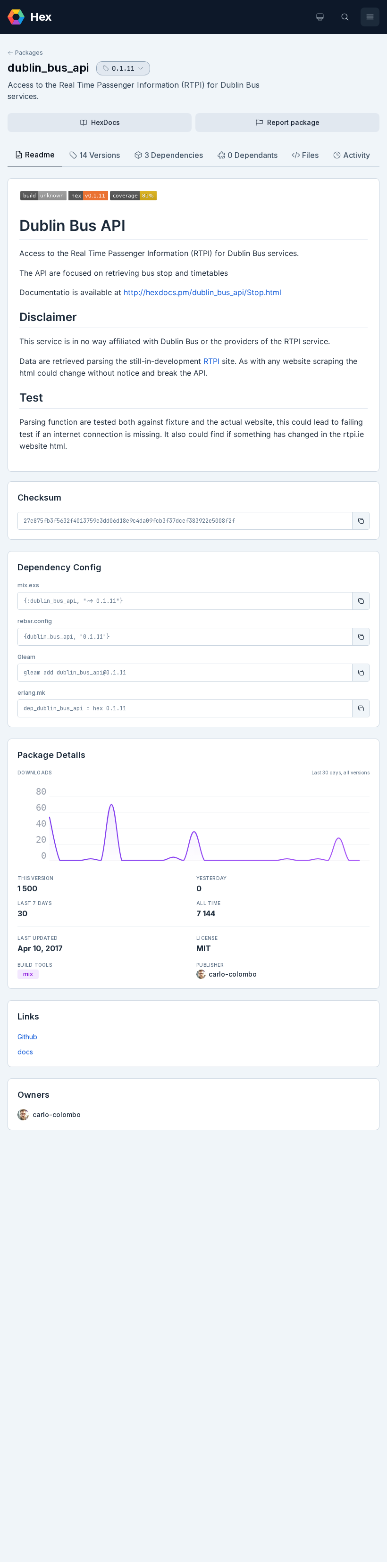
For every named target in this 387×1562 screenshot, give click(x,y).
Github (27, 1037)
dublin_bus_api (48, 67)
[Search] (345, 17)
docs (25, 1052)
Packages (29, 52)
